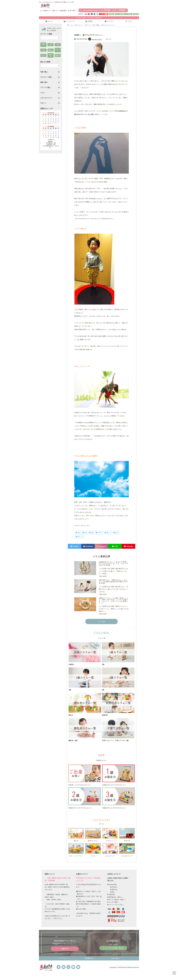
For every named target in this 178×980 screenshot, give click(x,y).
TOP (68, 25)
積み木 (50, 50)
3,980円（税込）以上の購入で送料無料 (89, 17)
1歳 (50, 44)
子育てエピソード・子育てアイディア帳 (85, 25)
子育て (100, 532)
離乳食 (57, 55)
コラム (72, 25)
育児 (116, 532)
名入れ (43, 55)
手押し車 (50, 55)
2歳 (58, 44)
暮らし (108, 532)
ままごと (57, 50)
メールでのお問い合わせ (114, 948)
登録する (64, 949)
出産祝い (43, 44)
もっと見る (101, 621)
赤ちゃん (81, 536)
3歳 (43, 50)
